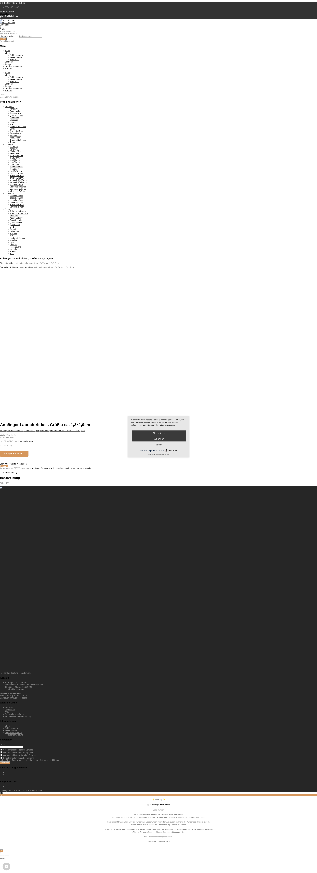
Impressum (10, 710)
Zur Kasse (14, 60)
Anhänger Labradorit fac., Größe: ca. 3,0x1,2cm (64, 431)
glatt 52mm (15, 162)
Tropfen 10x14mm (18, 140)
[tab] (161, 472)
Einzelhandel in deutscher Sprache (18, 758)
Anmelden (4, 14)
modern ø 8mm (16, 202)
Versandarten (16, 57)
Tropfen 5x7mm (17, 176)
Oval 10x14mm (16, 131)
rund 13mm (15, 138)
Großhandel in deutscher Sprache (18, 750)
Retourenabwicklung (14, 735)
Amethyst (14, 109)
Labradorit (14, 118)
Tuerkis (13, 142)
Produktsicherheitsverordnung (18, 716)
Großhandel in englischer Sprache (18, 752)
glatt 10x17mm (16, 115)
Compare (4, 466)
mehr (159, 444)
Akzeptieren (48, 394)
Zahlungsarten (16, 55)
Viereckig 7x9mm (17, 191)
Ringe (7, 209)
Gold (12, 227)
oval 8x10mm (16, 171)
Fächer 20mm (16, 151)
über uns (9, 62)
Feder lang (14, 153)
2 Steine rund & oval (19, 213)
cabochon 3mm (16, 196)
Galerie (8, 64)
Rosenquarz (15, 136)
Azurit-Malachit (16, 111)
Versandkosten (26, 441)
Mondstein (14, 169)
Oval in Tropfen (16, 173)
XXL (12, 254)
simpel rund (15, 249)
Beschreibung (11, 472)
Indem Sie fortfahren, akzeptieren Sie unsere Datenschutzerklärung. (29, 760)
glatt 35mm (15, 160)
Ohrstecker (9, 193)
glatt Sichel (15, 225)
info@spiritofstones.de (15, 689)
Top (1, 793)
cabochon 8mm (16, 200)
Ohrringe (9, 144)
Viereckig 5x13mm (18, 187)
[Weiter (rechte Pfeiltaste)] (3, 858)
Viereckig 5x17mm (18, 189)
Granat (13, 229)
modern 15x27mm (18, 127)
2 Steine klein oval (18, 211)
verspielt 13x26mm (18, 182)
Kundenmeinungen (13, 66)
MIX (11, 236)
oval (67, 468)
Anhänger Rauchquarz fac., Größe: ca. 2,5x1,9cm (21, 431)
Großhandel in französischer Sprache (19, 755)
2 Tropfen (14, 147)
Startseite (4, 263)
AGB (7, 712)
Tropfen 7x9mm (17, 178)
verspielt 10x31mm (18, 180)
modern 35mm (16, 167)
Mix (11, 124)
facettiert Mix (15, 113)
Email (2, 744)
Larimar (13, 122)
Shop (7, 53)
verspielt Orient (16, 185)
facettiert (88, 468)
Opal (12, 242)
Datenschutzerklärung (14, 714)
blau (82, 468)
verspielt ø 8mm (17, 207)
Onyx (12, 129)
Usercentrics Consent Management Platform (42, 398)
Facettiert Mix (16, 220)
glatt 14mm (15, 158)
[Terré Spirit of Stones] (7, 20)
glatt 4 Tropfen (16, 222)
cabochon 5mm (16, 198)
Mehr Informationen (25, 394)
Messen (8, 68)
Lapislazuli (14, 120)
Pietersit (13, 245)
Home (7, 51)
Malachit (13, 234)
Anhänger (9, 107)
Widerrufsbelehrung (13, 733)
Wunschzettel (9, 16)
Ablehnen (159, 438)
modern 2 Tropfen (17, 238)
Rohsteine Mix (16, 133)
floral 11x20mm (16, 156)
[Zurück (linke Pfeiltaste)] (1, 858)
